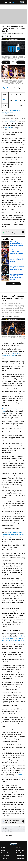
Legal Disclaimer (21, 858)
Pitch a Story (19, 853)
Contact (3, 850)
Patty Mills (5, 88)
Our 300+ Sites (20, 850)
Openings (18, 847)
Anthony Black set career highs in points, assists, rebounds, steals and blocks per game (13, 535)
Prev (6, 62)
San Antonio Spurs (9, 121)
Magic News (9, 835)
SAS (16, 100)
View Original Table (7, 113)
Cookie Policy (5, 858)
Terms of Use (20, 855)
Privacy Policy (5, 855)
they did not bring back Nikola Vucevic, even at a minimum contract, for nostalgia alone (13, 638)
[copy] (11, 36)
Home (2, 835)
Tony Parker (8, 128)
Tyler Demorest (7, 316)
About (3, 847)
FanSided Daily (5, 853)
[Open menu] (2, 2)
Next (20, 62)
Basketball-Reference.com (16, 110)
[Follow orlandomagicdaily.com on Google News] (23, 232)
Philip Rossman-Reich (9, 33)
